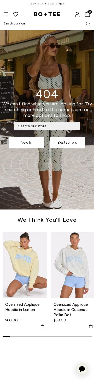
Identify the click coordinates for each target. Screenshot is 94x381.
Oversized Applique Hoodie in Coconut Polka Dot (71, 309)
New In (27, 142)
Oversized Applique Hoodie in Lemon (22, 307)
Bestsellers (67, 142)
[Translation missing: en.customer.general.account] (77, 14)
